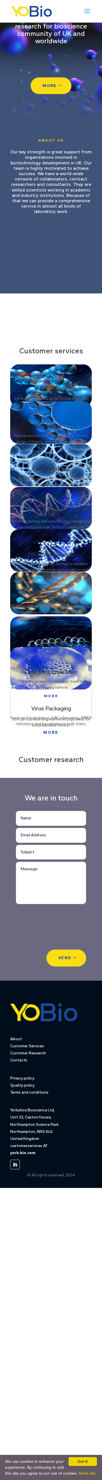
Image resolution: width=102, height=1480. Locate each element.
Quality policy (22, 1085)
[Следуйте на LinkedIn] (15, 1164)
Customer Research (28, 1053)
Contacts (18, 1060)
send (64, 958)
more (49, 85)
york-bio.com (22, 1152)
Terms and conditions (29, 1092)
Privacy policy (22, 1078)
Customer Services (27, 1046)
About (16, 1039)
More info (87, 1473)
